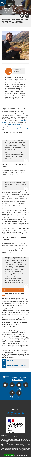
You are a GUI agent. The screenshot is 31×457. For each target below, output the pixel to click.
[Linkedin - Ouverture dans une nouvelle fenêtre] (15, 414)
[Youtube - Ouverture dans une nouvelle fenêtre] (19, 414)
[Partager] (27, 15)
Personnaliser (9, 455)
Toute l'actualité (8, 10)
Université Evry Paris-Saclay (10, 8)
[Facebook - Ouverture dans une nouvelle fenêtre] (8, 414)
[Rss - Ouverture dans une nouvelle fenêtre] (23, 414)
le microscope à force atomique (19, 128)
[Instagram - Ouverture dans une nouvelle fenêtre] (12, 414)
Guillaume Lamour (15, 124)
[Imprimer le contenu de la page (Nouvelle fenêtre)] (22, 15)
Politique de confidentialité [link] (20, 455)
